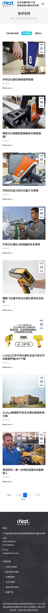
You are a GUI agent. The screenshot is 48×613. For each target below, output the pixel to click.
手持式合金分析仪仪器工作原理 (20, 190)
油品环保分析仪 (12, 587)
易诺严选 (9, 592)
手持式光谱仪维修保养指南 (18, 79)
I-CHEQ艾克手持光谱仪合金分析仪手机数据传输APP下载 (24, 357)
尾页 (23, 499)
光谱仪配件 (10, 577)
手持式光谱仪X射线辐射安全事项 (21, 244)
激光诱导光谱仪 (12, 572)
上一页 (18, 495)
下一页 (37, 495)
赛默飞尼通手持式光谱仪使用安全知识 (23, 300)
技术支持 (33, 18)
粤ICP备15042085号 (30, 610)
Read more (7, 88)
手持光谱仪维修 (22, 18)
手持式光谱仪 (11, 567)
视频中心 (38, 33)
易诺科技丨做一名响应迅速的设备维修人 (23, 471)
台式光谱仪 (10, 582)
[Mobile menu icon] (42, 3)
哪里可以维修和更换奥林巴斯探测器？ (22, 135)
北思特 (20, 610)
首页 (12, 18)
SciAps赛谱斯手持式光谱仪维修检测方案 (23, 414)
